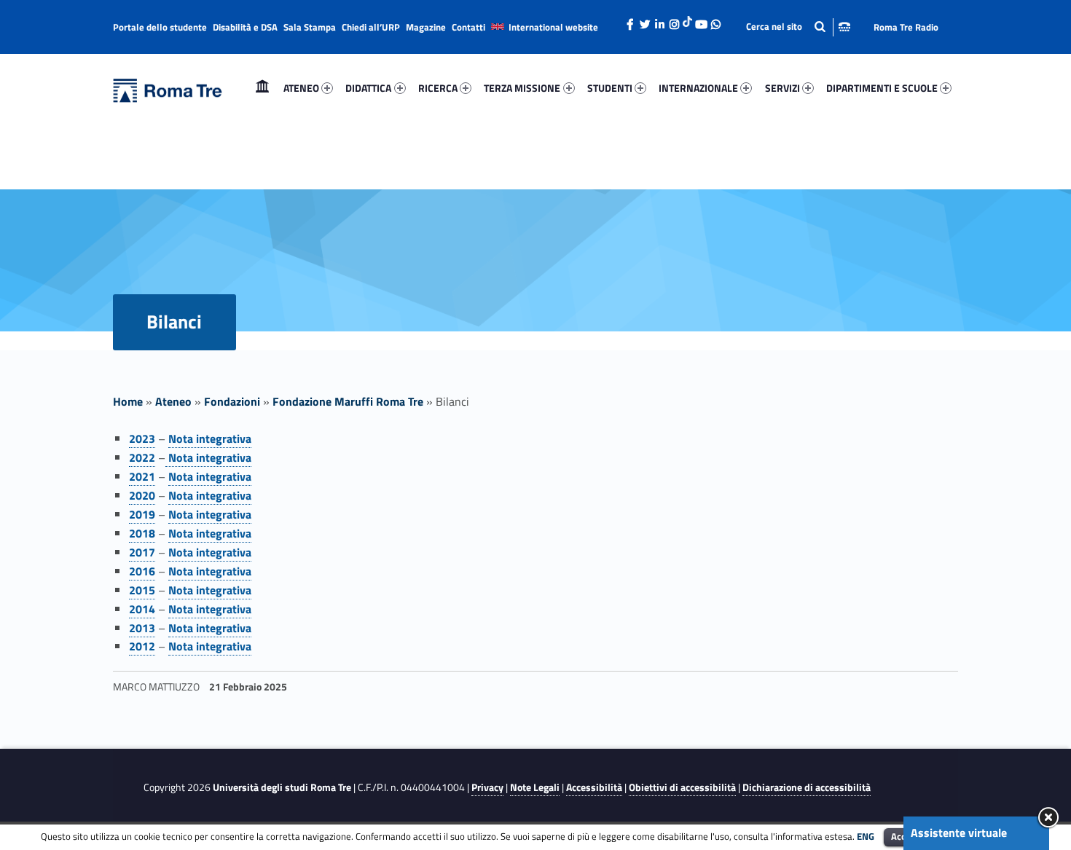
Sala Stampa (309, 27)
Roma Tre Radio (906, 27)
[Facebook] (630, 20)
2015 (142, 590)
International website (553, 27)
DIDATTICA (368, 87)
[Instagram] (673, 20)
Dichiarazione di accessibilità (806, 787)
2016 (142, 571)
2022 (142, 457)
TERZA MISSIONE (522, 87)
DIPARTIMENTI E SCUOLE (882, 87)
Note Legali (535, 787)
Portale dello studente (160, 27)
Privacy (487, 787)
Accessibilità (594, 787)
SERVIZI (782, 87)
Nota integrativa (209, 438)
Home (262, 88)
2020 (142, 495)
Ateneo (173, 401)
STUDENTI (609, 87)
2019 (142, 514)
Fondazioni (232, 401)
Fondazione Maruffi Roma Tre (347, 401)
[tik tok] (687, 19)
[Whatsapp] (715, 20)
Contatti (468, 27)
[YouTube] (700, 20)
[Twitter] (644, 20)
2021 (142, 476)
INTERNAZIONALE (698, 87)
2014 (142, 609)
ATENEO (301, 87)
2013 (142, 628)
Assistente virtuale (959, 832)
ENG (865, 836)
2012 (142, 646)
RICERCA (438, 87)
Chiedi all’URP (371, 27)
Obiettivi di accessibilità (682, 787)
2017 (142, 552)
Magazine (426, 27)
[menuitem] (262, 88)
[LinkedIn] (659, 20)
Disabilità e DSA (245, 27)
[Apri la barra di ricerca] (798, 26)
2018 (142, 533)
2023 (142, 438)
